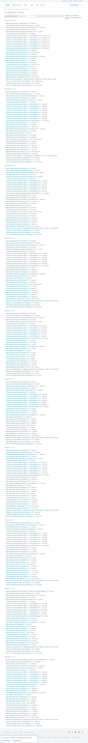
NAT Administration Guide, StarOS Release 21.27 (18, 137)
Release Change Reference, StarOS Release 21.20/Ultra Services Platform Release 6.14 (27, 591)
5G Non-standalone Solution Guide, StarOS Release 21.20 (20, 593)
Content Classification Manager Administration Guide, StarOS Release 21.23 (24, 406)
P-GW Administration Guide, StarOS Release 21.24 (18, 361)
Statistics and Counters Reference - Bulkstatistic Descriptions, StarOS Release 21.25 (26, 300)
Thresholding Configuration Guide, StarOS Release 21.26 (19, 232)
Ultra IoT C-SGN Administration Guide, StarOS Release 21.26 (20, 234)
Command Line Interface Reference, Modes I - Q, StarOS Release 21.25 (23, 261)
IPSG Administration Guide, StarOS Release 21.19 (18, 696)
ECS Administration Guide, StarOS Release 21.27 (17, 122)
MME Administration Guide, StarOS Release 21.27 (18, 135)
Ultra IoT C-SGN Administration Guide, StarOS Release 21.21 (21, 584)
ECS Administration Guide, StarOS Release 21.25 (17, 267)
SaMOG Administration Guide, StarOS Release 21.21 (18, 572)
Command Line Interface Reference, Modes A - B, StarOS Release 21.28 (23, 35)
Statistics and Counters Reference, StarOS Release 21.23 (19, 439)
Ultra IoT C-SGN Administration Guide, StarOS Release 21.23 (21, 443)
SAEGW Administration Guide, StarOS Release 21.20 (18, 638)
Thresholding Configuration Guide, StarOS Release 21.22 (19, 514)
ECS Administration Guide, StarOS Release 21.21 (18, 547)
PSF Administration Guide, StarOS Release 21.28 (17, 66)
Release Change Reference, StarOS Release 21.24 (18, 313)
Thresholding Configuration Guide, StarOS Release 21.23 (19, 441)
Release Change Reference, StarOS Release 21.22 (18, 450)
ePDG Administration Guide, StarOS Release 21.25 (18, 269)
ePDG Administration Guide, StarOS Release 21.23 (18, 410)
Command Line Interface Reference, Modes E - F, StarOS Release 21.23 (23, 398)
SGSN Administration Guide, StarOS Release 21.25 (18, 294)
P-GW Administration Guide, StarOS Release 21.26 (18, 213)
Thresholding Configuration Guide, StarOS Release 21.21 (19, 582)
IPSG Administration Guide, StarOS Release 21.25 (18, 276)
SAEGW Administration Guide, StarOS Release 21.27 (18, 147)
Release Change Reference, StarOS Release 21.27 (18, 91)
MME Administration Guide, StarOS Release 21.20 (18, 628)
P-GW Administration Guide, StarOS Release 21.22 (18, 495)
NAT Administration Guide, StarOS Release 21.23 (18, 423)
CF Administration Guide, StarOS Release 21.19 (17, 670)
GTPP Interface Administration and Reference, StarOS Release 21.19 (22, 692)
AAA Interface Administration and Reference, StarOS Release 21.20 (22, 595)
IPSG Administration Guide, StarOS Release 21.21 (18, 557)
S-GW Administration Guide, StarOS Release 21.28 (18, 68)
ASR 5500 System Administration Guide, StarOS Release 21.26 (21, 176)
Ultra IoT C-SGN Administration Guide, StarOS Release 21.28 (20, 85)
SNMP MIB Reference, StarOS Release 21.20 (16, 642)
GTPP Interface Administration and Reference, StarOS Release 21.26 (22, 199)
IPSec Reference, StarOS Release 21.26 (15, 205)
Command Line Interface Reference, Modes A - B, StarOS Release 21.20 (23, 603)
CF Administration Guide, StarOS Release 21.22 (17, 460)
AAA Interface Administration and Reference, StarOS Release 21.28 (22, 27)
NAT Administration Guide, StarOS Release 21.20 (18, 630)
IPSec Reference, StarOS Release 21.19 (15, 694)
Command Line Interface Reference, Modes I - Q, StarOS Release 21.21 (23, 541)
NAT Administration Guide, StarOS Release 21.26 (18, 209)
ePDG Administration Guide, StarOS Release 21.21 (18, 549)
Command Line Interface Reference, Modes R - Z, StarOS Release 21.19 (23, 682)
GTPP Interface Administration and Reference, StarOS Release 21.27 (22, 128)
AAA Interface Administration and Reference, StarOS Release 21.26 (22, 172)
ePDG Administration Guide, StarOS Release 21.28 (18, 52)
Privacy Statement (6, 740)
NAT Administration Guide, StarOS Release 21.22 (18, 491)
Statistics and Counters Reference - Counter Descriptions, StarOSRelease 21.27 (25, 155)
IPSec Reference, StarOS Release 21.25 (15, 278)
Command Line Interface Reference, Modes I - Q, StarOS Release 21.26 (23, 189)
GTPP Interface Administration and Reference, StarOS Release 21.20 (22, 622)
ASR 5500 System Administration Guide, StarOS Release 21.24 (21, 321)
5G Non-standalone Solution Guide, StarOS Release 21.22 (20, 452)
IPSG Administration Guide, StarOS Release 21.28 (18, 58)
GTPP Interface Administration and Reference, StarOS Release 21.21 (22, 553)
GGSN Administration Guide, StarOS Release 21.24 (18, 344)
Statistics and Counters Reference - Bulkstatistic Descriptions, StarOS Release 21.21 (26, 580)
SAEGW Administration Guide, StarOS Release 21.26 (18, 218)
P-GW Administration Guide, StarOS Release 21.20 (18, 634)
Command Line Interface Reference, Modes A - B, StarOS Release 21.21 (23, 533)
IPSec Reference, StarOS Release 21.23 (15, 417)
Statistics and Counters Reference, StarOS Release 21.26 (19, 230)
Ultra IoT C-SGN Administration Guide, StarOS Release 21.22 (21, 516)
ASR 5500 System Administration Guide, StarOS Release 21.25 (21, 249)
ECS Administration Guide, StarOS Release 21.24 (17, 340)
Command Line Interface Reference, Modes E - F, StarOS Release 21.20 (23, 607)
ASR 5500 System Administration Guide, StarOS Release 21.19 (21, 667)
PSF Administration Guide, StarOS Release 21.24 (17, 358)
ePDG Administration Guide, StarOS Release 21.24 (18, 342)
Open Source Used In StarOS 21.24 (14, 356)
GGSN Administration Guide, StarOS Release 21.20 (18, 620)
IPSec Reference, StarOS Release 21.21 (15, 555)
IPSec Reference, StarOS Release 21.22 (15, 485)
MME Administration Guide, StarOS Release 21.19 (18, 698)
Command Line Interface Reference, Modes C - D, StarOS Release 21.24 (23, 327)
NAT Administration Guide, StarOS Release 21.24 (18, 354)
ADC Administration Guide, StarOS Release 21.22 (18, 456)
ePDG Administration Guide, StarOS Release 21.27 (18, 124)
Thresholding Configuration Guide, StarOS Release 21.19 (19, 723)
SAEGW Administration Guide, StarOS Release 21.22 (18, 499)
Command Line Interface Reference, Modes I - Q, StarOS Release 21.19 (23, 680)
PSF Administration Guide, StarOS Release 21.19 (17, 707)
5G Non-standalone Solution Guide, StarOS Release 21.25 (20, 243)
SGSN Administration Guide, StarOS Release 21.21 (18, 574)
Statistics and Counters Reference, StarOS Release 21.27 (19, 157)
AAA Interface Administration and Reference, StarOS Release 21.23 (22, 386)
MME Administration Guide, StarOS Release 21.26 (18, 207)
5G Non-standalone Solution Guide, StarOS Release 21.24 (20, 315)
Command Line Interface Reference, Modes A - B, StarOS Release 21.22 (23, 462)
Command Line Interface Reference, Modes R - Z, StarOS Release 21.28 (23, 46)
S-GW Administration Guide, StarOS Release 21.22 (18, 501)
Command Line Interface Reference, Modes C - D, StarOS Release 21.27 (23, 106)
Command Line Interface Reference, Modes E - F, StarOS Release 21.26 (23, 184)
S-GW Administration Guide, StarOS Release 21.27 (18, 145)
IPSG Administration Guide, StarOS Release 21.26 (18, 203)
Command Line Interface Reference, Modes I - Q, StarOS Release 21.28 (23, 44)
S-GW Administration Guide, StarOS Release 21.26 (18, 224)
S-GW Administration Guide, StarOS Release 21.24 (18, 365)
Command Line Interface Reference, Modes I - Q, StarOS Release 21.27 (23, 114)
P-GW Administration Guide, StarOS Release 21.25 (18, 286)
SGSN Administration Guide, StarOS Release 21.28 (18, 72)
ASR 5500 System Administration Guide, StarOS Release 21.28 (21, 31)
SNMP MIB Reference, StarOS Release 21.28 (16, 77)
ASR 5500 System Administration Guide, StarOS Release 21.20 (21, 599)
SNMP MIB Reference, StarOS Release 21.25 (16, 298)
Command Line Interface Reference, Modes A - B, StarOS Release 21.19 (23, 672)
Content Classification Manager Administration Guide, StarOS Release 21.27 (24, 120)
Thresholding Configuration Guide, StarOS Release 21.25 (19, 304)
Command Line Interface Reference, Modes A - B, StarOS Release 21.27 (23, 104)
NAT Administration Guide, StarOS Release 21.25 (18, 282)
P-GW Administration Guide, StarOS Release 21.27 (18, 141)
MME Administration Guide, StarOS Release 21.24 (18, 352)
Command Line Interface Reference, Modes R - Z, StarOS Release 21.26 (23, 191)
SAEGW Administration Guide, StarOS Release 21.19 (18, 711)
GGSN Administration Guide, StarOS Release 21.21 (18, 551)
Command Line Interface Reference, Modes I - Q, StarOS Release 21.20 (23, 611)
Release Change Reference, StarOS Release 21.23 (18, 381)
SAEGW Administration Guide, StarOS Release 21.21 (18, 570)
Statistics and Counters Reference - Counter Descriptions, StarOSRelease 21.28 (25, 79)
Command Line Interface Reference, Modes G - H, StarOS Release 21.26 (23, 187)
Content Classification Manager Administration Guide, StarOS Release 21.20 (24, 616)
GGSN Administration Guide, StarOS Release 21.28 (18, 54)
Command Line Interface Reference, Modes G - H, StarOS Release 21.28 (23, 41)
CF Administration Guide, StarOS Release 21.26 (17, 178)
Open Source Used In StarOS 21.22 (14, 493)
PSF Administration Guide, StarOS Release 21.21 (18, 568)
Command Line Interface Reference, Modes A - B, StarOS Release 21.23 (23, 394)
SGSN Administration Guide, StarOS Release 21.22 (18, 504)
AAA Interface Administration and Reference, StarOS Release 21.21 (22, 524)
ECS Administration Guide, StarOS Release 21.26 (17, 195)
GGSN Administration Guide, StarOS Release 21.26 (18, 201)
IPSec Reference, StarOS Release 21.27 (15, 133)
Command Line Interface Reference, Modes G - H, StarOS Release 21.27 (23, 110)
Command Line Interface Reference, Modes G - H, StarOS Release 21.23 (23, 400)
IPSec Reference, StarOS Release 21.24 (15, 350)
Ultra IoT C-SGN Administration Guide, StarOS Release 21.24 (20, 375)
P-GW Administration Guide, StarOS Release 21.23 (18, 429)
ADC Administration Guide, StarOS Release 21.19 (18, 663)
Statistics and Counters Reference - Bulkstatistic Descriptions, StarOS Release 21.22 (26, 510)
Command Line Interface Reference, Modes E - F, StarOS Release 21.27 (23, 108)
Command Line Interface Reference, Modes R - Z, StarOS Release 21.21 (23, 543)
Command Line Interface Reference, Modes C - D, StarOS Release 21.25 (23, 255)
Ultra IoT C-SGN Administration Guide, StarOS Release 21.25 (20, 307)
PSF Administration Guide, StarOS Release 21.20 (17, 636)
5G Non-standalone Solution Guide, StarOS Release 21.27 (20, 93)
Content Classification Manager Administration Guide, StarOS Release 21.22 (24, 475)
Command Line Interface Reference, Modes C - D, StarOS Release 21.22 (23, 464)
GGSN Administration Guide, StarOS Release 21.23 (18, 412)
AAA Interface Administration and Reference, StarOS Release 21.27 (22, 95)
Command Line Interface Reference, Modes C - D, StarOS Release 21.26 (23, 182)
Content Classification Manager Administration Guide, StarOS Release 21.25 (24, 265)
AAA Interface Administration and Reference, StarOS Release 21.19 (22, 665)
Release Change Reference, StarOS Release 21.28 (18, 23)
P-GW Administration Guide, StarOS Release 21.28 (18, 64)
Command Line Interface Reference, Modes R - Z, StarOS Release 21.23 (23, 404)
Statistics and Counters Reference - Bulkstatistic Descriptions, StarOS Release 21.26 (26, 228)
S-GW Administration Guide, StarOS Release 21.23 (18, 433)
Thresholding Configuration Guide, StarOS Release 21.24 (19, 373)
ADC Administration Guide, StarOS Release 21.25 (18, 247)
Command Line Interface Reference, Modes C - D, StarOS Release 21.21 (23, 535)
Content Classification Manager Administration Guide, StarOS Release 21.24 (24, 338)
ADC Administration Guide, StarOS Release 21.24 (18, 319)
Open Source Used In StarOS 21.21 (14, 564)
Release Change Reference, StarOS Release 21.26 (18, 168)
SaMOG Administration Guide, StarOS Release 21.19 (18, 713)
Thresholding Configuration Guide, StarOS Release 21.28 (19, 83)
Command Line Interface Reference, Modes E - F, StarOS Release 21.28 (23, 39)
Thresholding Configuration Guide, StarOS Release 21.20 (19, 651)
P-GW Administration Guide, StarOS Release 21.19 (18, 705)
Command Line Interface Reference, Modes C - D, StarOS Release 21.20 (23, 605)
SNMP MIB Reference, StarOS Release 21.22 (16, 506)
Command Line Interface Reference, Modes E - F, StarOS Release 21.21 (23, 537)
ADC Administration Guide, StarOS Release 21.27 (18, 98)
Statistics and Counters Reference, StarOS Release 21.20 (19, 649)
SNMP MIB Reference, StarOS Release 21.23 (16, 435)
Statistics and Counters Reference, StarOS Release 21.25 (19, 302)
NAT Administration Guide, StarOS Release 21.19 (18, 700)
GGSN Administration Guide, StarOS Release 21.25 (18, 271)
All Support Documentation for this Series (73, 18)
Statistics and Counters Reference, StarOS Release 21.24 (19, 371)
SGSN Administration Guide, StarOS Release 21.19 (18, 715)
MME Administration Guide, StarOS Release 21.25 (18, 280)
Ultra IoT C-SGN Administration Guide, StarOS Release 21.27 (20, 161)
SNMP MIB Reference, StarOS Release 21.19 (16, 717)
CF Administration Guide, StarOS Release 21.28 (17, 33)
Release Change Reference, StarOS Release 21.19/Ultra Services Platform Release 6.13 (27, 659)
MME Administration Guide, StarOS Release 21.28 (18, 60)
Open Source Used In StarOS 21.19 (14, 703)
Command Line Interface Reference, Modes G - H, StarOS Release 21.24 (23, 332)
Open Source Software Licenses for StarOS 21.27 (18, 139)
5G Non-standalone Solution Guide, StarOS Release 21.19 (20, 661)
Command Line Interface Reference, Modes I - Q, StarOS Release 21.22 (23, 470)
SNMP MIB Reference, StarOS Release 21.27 (16, 151)
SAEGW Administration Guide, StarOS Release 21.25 (18, 290)
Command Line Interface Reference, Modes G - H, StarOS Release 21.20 (23, 609)
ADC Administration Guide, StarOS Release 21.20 (18, 597)
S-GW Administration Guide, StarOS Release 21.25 (18, 296)
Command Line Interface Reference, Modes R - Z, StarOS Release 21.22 (23, 473)
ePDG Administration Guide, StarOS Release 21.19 (18, 688)
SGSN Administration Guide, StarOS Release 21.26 (18, 222)
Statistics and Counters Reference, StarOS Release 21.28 (19, 81)
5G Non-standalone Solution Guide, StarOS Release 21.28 (20, 25)
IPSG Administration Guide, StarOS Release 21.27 (18, 131)
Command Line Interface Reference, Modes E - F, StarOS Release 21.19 (23, 676)
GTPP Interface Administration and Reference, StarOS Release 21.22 (22, 483)
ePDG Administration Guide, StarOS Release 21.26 (18, 197)
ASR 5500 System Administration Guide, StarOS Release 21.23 (21, 390)
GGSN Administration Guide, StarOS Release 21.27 (18, 126)
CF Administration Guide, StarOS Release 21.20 (17, 601)
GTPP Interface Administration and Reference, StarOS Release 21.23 (22, 414)
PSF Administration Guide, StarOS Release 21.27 (17, 143)
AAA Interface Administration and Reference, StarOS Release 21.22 (22, 454)
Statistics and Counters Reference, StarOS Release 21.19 (19, 721)
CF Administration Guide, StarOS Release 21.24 (17, 323)
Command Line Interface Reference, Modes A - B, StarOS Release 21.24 (23, 325)
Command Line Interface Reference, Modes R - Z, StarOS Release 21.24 (23, 336)
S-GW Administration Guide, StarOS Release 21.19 (18, 709)
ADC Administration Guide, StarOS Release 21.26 (18, 174)
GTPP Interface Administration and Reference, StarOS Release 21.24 (22, 346)
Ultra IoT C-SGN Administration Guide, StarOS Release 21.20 (20, 653)
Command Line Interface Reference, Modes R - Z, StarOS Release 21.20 (23, 614)
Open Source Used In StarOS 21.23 (14, 425)
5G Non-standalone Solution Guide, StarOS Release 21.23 (20, 384)
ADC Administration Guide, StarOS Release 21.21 (18, 527)
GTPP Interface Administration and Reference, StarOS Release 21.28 (22, 56)
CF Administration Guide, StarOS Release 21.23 (17, 392)
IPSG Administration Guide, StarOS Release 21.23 (18, 419)
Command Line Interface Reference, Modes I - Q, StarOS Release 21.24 (23, 334)
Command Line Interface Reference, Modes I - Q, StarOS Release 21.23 (23, 402)
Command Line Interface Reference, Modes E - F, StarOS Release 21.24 (23, 330)
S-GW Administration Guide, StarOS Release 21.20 (18, 644)
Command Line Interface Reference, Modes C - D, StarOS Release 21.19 (23, 674)
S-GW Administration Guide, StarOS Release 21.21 (18, 576)
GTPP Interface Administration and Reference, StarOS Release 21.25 (22, 274)
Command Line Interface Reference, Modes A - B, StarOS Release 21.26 (23, 180)
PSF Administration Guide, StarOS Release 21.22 (17, 497)
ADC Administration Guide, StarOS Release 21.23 (18, 388)
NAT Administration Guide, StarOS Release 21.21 (18, 562)
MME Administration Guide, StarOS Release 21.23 (18, 421)
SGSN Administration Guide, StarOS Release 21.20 (18, 640)
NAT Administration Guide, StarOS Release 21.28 (18, 62)
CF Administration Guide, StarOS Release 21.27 (17, 102)
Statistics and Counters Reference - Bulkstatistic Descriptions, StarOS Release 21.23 (26, 437)
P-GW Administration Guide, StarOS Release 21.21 (18, 566)
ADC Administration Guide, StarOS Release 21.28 (18, 29)
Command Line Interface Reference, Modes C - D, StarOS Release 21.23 (23, 396)
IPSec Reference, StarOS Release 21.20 (15, 624)
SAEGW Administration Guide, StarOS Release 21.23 (18, 431)
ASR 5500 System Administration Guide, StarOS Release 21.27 (21, 100)
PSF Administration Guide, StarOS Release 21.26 (17, 215)
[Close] (36, 737)
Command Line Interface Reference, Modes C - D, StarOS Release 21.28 (23, 37)
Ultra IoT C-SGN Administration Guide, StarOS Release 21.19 (21, 725)
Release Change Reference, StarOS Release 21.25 (18, 241)
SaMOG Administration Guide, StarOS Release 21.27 (18, 153)
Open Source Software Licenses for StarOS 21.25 (18, 284)
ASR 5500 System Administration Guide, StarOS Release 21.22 (21, 458)
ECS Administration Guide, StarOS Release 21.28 (17, 50)
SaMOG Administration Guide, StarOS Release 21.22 (18, 508)
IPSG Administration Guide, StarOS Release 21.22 (18, 487)
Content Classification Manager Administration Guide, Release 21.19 (22, 684)
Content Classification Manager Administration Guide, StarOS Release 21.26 (24, 193)
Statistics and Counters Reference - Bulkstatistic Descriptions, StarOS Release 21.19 (26, 719)
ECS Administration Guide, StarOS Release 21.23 (17, 408)
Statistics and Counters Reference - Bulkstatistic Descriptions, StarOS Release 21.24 (26, 369)
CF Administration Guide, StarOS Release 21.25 (17, 251)
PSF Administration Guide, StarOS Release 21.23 (17, 427)
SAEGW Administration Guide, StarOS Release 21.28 (18, 70)
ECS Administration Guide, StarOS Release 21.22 (17, 477)
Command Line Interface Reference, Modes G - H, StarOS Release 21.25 (23, 259)
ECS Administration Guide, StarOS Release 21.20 (17, 618)
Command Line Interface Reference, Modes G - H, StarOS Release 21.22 (23, 468)
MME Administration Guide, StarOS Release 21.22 (18, 489)
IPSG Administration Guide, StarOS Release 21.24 (18, 348)
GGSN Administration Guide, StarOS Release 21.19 (18, 690)
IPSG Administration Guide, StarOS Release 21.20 (18, 626)
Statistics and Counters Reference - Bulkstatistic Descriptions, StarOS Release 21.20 (26, 647)
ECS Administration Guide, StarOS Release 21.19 (17, 686)
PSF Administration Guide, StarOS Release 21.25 (17, 288)
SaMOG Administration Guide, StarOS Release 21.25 (18, 292)
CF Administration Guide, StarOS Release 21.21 (17, 531)
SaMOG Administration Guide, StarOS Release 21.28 (18, 74)
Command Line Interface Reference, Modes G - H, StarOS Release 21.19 (23, 678)
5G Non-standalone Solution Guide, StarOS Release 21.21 (20, 522)
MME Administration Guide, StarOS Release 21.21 (18, 560)
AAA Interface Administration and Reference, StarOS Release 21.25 (22, 245)
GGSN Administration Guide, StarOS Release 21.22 (18, 481)
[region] (19, 739)
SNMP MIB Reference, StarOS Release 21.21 (16, 578)
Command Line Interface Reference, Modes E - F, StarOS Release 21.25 (23, 257)
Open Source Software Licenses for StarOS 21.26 (18, 211)
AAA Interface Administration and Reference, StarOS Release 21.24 (22, 317)
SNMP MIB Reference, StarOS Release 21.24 (16, 367)
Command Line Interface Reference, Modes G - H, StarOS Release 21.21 (23, 539)
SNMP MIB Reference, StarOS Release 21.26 (16, 226)
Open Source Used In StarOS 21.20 (14, 632)
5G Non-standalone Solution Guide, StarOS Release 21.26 (20, 170)
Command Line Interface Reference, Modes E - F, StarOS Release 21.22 (23, 466)
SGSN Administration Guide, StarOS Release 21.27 (18, 149)
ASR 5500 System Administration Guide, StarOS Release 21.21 (21, 529)
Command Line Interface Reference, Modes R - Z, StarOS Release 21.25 (23, 263)
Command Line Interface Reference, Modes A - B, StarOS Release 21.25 (23, 253)
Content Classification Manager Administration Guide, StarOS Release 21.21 (24, 545)
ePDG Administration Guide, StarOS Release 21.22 (18, 479)
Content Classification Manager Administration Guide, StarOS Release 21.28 (24, 48)
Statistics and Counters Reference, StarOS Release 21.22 (19, 512)
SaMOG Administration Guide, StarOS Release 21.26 (18, 220)
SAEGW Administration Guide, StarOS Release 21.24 (18, 363)
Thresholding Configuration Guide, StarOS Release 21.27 (19, 159)
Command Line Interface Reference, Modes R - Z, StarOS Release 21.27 (23, 116)
